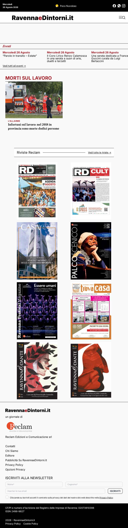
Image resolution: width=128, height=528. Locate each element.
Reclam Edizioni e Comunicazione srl (28, 437)
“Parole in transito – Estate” (20, 55)
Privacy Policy (14, 464)
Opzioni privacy (15, 469)
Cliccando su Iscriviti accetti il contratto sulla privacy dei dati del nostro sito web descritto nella (61, 497)
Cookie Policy (30, 523)
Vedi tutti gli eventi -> (14, 65)
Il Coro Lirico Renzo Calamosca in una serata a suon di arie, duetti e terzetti (67, 58)
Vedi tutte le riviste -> (99, 152)
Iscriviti (115, 491)
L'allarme (14, 121)
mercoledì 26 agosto (16, 52)
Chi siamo (11, 451)
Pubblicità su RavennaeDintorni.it (26, 460)
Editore (9, 455)
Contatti (10, 446)
